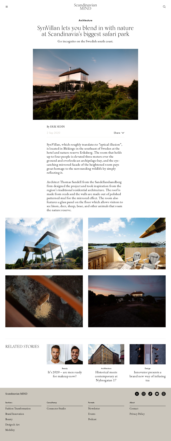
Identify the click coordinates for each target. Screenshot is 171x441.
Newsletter (94, 408)
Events (91, 414)
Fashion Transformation (18, 408)
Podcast (92, 419)
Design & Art (12, 424)
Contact (134, 408)
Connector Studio (56, 408)
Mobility (10, 430)
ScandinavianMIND (85, 7)
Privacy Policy (137, 414)
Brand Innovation (14, 414)
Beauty (9, 419)
